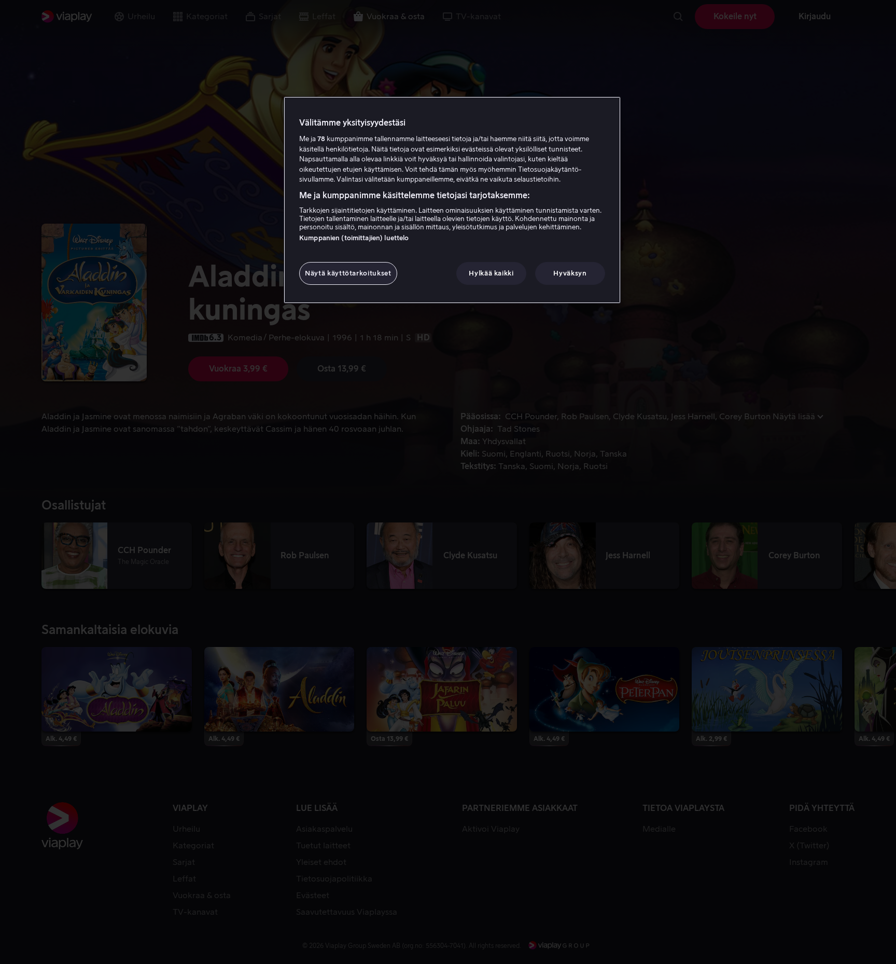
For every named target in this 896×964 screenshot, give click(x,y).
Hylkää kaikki (491, 273)
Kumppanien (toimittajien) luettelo (354, 238)
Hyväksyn (569, 273)
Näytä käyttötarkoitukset (348, 273)
